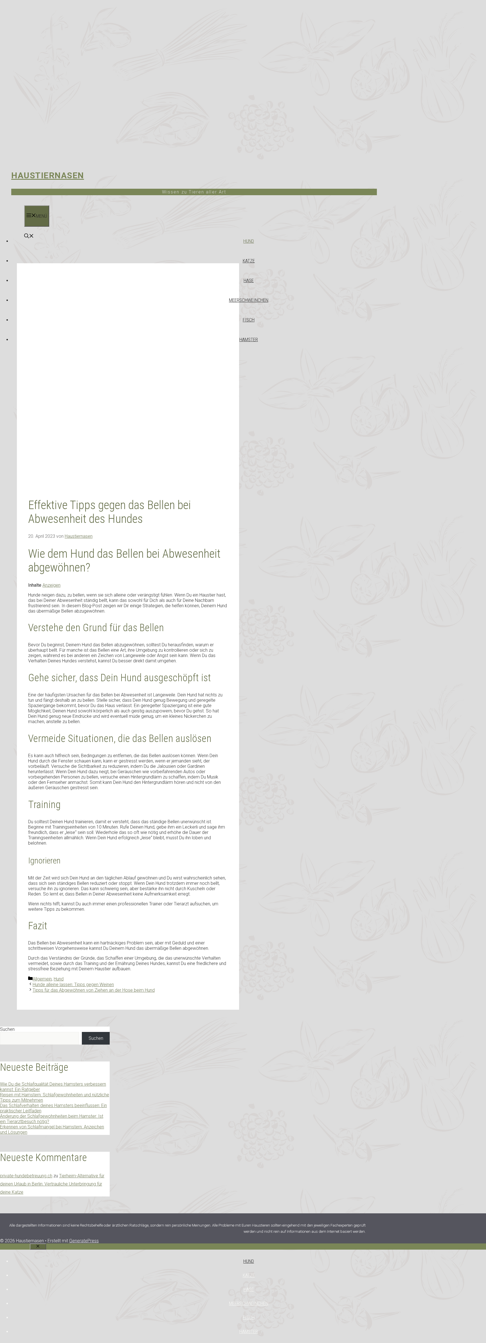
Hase (249, 280)
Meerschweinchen (248, 300)
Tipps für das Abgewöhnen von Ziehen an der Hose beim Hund (94, 990)
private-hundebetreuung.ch (26, 1175)
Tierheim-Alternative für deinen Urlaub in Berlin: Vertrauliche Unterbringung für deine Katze (52, 1184)
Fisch (249, 320)
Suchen (7, 1029)
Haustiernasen (47, 175)
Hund (248, 241)
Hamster (248, 339)
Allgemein (42, 979)
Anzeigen (51, 585)
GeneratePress (84, 1240)
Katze (249, 261)
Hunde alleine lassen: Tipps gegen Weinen (73, 984)
